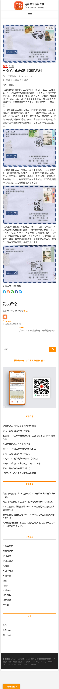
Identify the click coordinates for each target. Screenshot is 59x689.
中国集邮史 (8, 560)
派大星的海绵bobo (11, 522)
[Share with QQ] (4, 292)
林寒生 (6, 506)
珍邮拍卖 (7, 590)
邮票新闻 (7, 600)
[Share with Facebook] (16, 292)
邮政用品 (7, 595)
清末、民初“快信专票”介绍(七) (16, 430)
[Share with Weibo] (8, 292)
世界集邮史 (8, 546)
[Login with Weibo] (5, 317)
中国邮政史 (8, 551)
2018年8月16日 (10, 76)
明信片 (6, 580)
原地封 (5, 66)
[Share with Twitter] (20, 292)
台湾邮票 (25, 80)
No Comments (26, 76)
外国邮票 (7, 575)
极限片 (6, 585)
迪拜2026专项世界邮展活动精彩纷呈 (19, 448)
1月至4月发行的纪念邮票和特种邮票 (19, 425)
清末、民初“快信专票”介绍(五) (16, 468)
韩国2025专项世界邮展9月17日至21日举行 (23, 463)
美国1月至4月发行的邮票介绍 (16, 443)
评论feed (7, 635)
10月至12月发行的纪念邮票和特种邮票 (20, 458)
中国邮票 (7, 556)
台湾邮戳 (8, 80)
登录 (25, 311)
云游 (5, 514)
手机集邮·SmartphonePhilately (16, 659)
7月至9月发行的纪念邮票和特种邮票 (19, 473)
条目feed (7, 630)
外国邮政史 (8, 570)
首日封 (11, 66)
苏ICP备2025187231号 (42, 659)
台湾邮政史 (17, 80)
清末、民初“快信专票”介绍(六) (16, 453)
